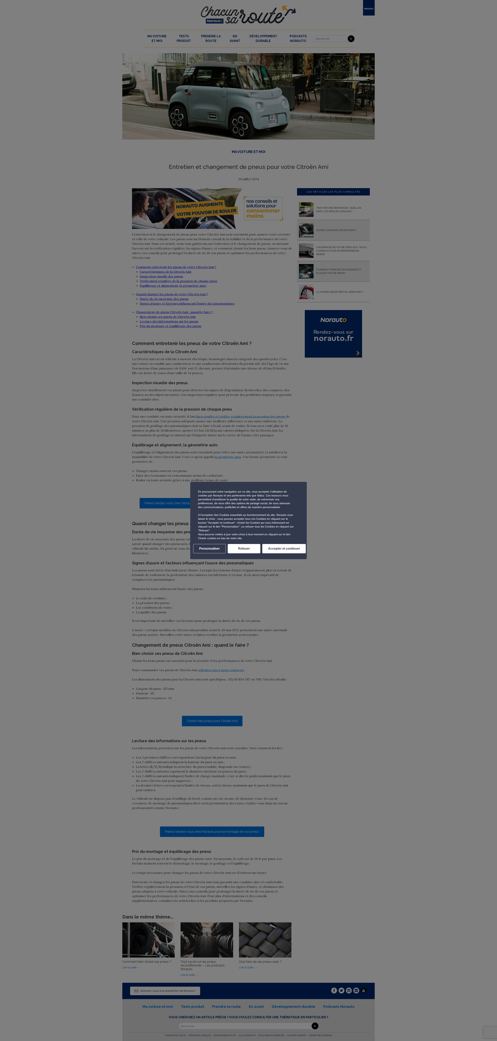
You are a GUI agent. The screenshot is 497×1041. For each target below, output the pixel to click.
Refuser (244, 548)
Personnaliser (209, 548)
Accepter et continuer (284, 548)
